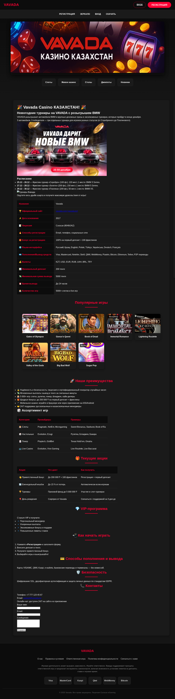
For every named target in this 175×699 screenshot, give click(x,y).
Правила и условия (54, 659)
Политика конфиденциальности (103, 659)
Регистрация (67, 14)
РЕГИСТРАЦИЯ (159, 5)
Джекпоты (106, 82)
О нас (40, 659)
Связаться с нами (129, 659)
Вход (98, 14)
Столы (88, 82)
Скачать (111, 14)
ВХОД (139, 5)
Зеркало (85, 14)
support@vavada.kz (32, 598)
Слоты (48, 82)
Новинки (125, 82)
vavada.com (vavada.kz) (67, 211)
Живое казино (68, 82)
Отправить (21, 630)
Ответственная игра (75, 659)
